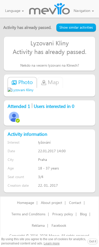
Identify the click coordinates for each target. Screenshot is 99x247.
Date (11, 151)
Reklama (38, 226)
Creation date (18, 185)
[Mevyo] (49, 9)
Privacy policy (62, 214)
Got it (92, 241)
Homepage (25, 203)
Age (11, 168)
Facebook (59, 226)
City (11, 159)
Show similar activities (76, 27)
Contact (75, 203)
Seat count (16, 177)
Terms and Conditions (28, 214)
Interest (14, 142)
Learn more (52, 243)
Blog (83, 214)
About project (51, 203)
